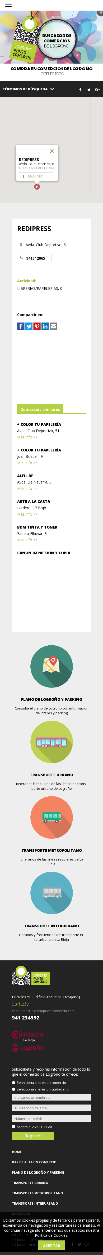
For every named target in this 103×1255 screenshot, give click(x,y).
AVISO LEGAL (42, 1126)
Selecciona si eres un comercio (41, 1082)
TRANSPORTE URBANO (30, 1183)
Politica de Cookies (51, 1235)
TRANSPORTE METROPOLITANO (37, 1193)
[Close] (52, 151)
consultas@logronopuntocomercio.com (43, 1010)
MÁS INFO (35, 176)
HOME (17, 1152)
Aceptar (51, 1245)
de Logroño (57, 41)
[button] (37, 187)
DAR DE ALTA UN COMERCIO (34, 1162)
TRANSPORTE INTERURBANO (35, 1203)
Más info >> (27, 437)
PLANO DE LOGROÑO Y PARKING (38, 1172)
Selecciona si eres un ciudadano (43, 1089)
